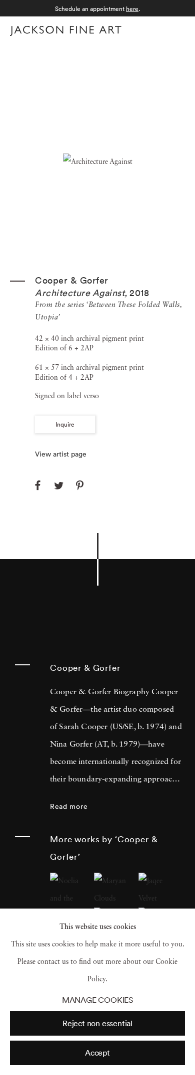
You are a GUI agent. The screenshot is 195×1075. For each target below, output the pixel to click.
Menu (175, 29)
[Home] (66, 31)
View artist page (60, 454)
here (132, 8)
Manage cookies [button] (97, 1000)
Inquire (65, 424)
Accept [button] (97, 1053)
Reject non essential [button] (97, 1023)
